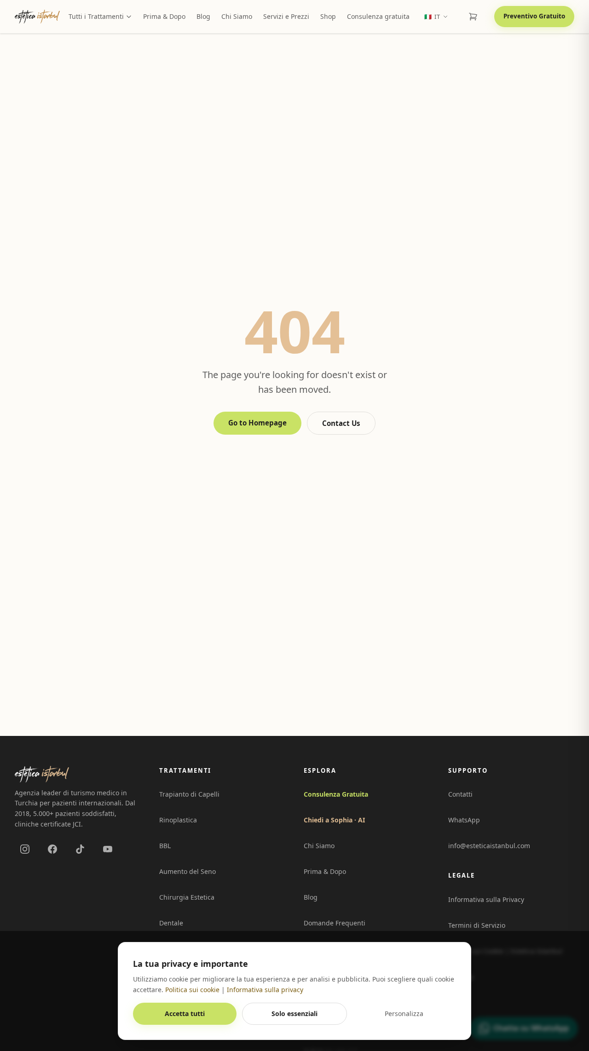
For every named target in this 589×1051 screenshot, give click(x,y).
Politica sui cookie (192, 989)
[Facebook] (52, 849)
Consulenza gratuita (378, 16)
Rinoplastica (178, 820)
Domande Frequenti (334, 923)
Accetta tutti (185, 1013)
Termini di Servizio (476, 925)
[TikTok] (80, 849)
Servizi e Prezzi (286, 16)
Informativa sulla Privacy (486, 899)
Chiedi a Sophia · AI (334, 820)
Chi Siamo (236, 16)
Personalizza (404, 1013)
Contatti (460, 794)
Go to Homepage (257, 422)
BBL (165, 845)
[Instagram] (25, 849)
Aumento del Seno (187, 871)
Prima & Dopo (164, 16)
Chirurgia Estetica (186, 897)
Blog (203, 16)
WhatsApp (464, 820)
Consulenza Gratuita (336, 794)
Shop (328, 16)
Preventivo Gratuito (534, 16)
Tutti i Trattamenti (96, 16)
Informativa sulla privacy (265, 989)
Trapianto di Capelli (189, 794)
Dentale (171, 923)
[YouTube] (108, 849)
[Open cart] (473, 16)
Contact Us (341, 423)
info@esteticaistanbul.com (489, 845)
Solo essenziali (294, 1013)
